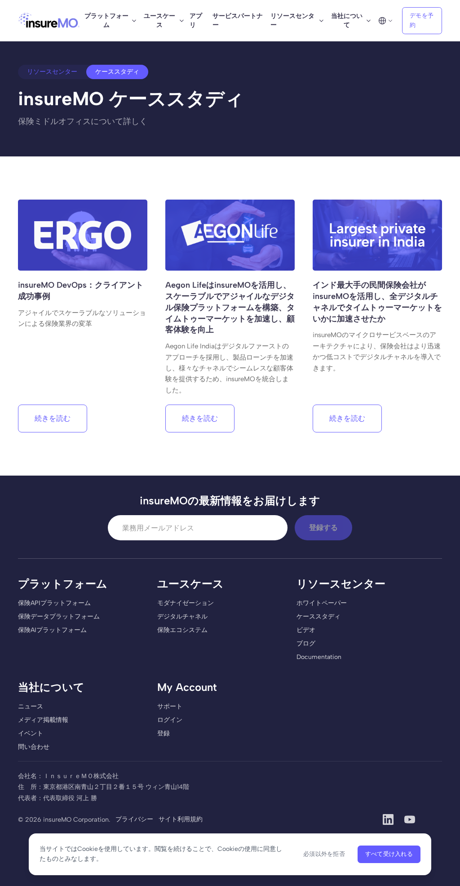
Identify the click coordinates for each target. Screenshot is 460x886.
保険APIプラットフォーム (54, 603)
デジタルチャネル (182, 616)
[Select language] (385, 21)
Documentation (318, 657)
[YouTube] (409, 819)
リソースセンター (52, 72)
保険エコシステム (182, 630)
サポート (169, 706)
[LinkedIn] (388, 819)
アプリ (196, 20)
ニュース (30, 706)
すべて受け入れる (389, 853)
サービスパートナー (237, 20)
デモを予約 (421, 20)
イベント (30, 733)
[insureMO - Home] (49, 21)
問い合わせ (33, 747)
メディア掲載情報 (43, 720)
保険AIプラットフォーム (52, 630)
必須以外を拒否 (324, 853)
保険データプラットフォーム (59, 616)
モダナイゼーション (185, 603)
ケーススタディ (318, 616)
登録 (163, 733)
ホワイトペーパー (321, 603)
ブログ (305, 643)
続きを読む (53, 418)
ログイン (169, 720)
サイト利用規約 (181, 819)
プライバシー (134, 819)
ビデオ (305, 630)
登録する (323, 527)
